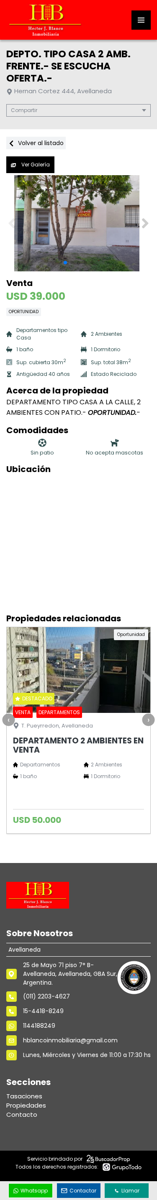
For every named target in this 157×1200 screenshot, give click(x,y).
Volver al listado (40, 143)
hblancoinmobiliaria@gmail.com (70, 1040)
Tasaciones (24, 1096)
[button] (145, 223)
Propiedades (26, 1105)
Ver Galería (35, 164)
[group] (78, 223)
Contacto (21, 1114)
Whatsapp (34, 1190)
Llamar (130, 1190)
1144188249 (39, 1025)
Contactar (82, 1190)
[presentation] (8, 720)
